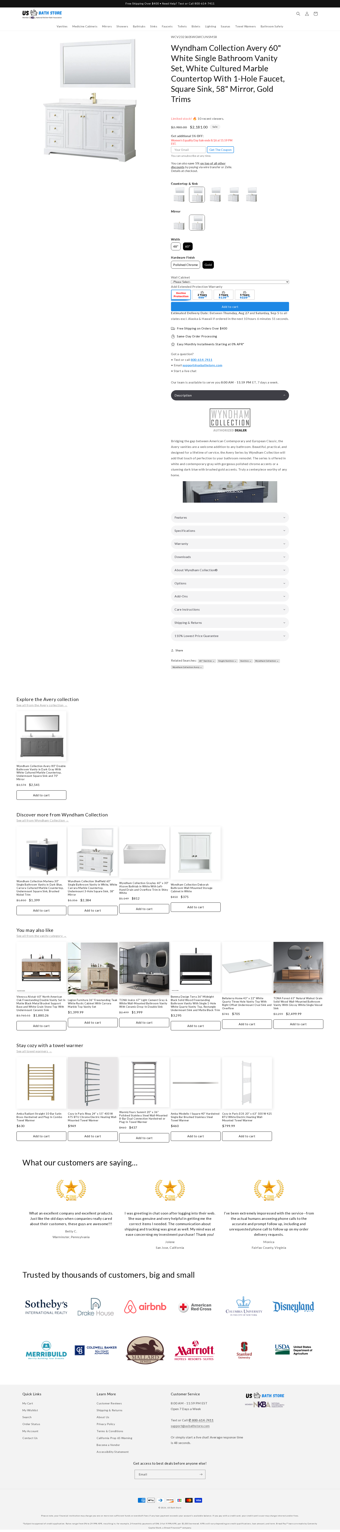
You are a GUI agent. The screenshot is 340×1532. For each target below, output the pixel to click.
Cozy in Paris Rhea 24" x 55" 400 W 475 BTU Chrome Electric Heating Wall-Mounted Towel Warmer (92, 1117)
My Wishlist (30, 1410)
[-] (181, 295)
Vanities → (245, 661)
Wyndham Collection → (266, 661)
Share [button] (179, 650)
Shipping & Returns (110, 1410)
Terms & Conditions (110, 1431)
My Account (30, 1431)
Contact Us (30, 1438)
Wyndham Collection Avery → (187, 667)
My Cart (27, 1403)
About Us (103, 1417)
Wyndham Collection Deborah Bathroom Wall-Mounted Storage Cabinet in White (192, 888)
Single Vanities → (227, 661)
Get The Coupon (220, 149)
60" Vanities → (206, 661)
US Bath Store (174, 1507)
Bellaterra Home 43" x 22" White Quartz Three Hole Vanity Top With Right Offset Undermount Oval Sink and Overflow (247, 1003)
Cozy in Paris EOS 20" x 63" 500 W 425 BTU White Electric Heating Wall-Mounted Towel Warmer (247, 1117)
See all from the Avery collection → (42, 705)
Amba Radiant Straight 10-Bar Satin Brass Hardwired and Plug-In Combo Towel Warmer (39, 1117)
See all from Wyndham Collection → (43, 820)
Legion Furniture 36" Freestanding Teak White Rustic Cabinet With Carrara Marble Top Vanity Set (92, 1003)
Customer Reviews (109, 1403)
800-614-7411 (201, 359)
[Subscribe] (201, 1474)
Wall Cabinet (180, 277)
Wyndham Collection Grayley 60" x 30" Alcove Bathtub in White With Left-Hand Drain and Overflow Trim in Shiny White (144, 888)
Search (27, 1417)
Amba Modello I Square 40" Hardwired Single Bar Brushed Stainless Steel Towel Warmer (195, 1117)
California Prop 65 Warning (114, 1438)
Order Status (31, 1424)
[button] (62, 26)
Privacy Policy (106, 1424)
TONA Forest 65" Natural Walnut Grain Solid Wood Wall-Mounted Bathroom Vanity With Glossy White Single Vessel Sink (297, 1003)
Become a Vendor (108, 1445)
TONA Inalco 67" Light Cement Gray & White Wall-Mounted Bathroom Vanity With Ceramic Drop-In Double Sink (143, 1003)
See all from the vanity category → (42, 936)
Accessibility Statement (113, 1451)
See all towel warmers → (34, 1051)
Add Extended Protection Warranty (196, 286)
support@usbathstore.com (202, 365)
